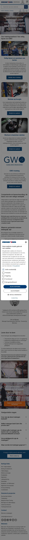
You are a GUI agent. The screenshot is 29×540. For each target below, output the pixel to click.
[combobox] (26, 242)
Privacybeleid (16, 266)
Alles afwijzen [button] (15, 291)
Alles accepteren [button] (15, 286)
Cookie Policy (14, 298)
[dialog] (14, 270)
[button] (14, 295)
